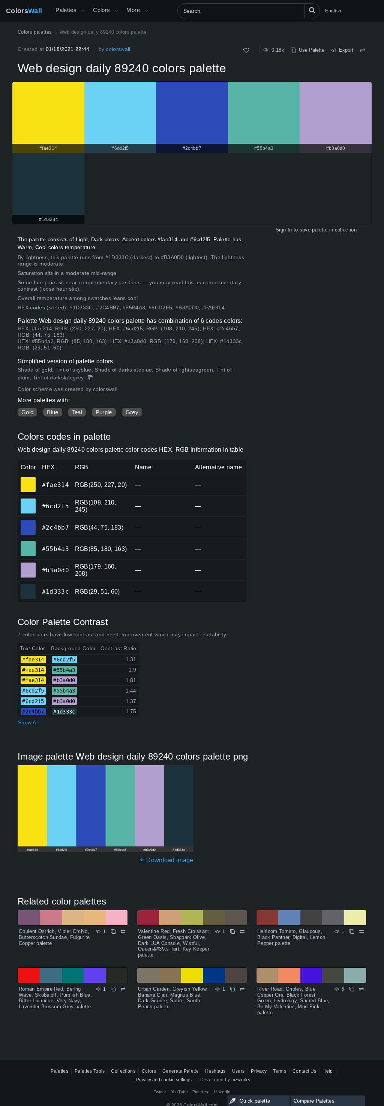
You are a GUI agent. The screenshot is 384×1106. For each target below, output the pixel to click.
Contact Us (304, 1071)
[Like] (246, 50)
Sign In (284, 230)
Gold (27, 412)
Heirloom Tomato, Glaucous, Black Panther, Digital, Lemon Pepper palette (291, 937)
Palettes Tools (90, 1071)
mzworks (240, 1079)
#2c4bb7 (28, 522)
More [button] (133, 10)
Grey (132, 412)
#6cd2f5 (28, 501)
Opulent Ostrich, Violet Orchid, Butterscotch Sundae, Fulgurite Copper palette (54, 937)
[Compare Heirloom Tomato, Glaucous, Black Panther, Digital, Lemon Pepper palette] (361, 931)
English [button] (333, 10)
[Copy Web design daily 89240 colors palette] (91, 377)
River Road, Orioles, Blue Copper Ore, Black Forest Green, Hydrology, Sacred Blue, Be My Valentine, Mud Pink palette (293, 1000)
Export (344, 50)
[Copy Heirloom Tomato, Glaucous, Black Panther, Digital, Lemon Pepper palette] (351, 931)
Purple (104, 412)
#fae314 (28, 479)
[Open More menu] (82, 11)
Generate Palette (180, 1071)
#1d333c (28, 586)
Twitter (160, 1092)
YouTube (179, 1092)
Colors (24, 11)
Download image (169, 860)
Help (327, 1071)
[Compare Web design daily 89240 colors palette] (362, 50)
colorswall (118, 49)
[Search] (312, 10)
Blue (52, 412)
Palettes (66, 10)
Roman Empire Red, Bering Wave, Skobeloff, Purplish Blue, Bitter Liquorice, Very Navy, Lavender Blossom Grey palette (55, 997)
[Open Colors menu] (116, 11)
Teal (77, 412)
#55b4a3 (28, 543)
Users (238, 1071)
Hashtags (215, 1071)
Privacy (259, 1071)
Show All (28, 722)
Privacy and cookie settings (164, 1079)
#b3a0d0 (28, 565)
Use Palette (310, 50)
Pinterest (201, 1092)
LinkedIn (222, 1092)
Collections (123, 1071)
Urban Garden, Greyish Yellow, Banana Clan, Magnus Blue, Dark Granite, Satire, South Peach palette (173, 997)
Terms (279, 1071)
